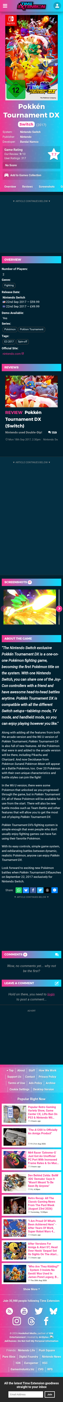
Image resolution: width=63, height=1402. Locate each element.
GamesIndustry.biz (22, 1369)
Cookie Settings (19, 1089)
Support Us (14, 1076)
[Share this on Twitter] (40, 890)
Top (10, 1070)
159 (54, 432)
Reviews (27, 186)
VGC (45, 1363)
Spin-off (22, 341)
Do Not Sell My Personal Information (38, 1341)
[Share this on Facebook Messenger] (54, 890)
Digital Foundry (28, 1356)
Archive (50, 1083)
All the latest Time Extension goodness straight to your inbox (31, 1385)
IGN (18, 1363)
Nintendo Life (26, 1350)
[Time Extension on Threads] (31, 1322)
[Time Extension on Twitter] (38, 1312)
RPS (50, 1369)
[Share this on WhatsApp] (19, 890)
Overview (10, 186)
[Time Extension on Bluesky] (53, 1312)
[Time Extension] (31, 6)
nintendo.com (12, 353)
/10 (23, 154)
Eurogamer (31, 1363)
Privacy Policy (47, 1076)
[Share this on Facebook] (33, 890)
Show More (30, 1289)
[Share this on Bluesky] (26, 890)
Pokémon (10, 329)
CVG (41, 1369)
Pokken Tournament (31, 329)
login (51, 994)
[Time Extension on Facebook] (46, 1322)
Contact (30, 1076)
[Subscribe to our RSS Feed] (9, 1312)
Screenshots (47, 186)
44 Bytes (43, 1337)
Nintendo (25, 137)
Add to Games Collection (25, 175)
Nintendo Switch (30, 132)
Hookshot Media (27, 1333)
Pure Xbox (8, 1356)
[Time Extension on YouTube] (24, 1312)
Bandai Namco (29, 141)
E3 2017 (9, 341)
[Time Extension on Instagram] (16, 1322)
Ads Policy (35, 1083)
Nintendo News (51, 1356)
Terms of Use (16, 1083)
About (21, 1070)
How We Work (48, 1070)
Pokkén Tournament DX (31, 114)
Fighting (9, 285)
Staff (32, 1070)
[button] (59, 609)
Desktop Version (43, 1089)
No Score (11, 165)
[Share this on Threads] (47, 890)
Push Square (47, 1350)
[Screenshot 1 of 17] (30, 607)
